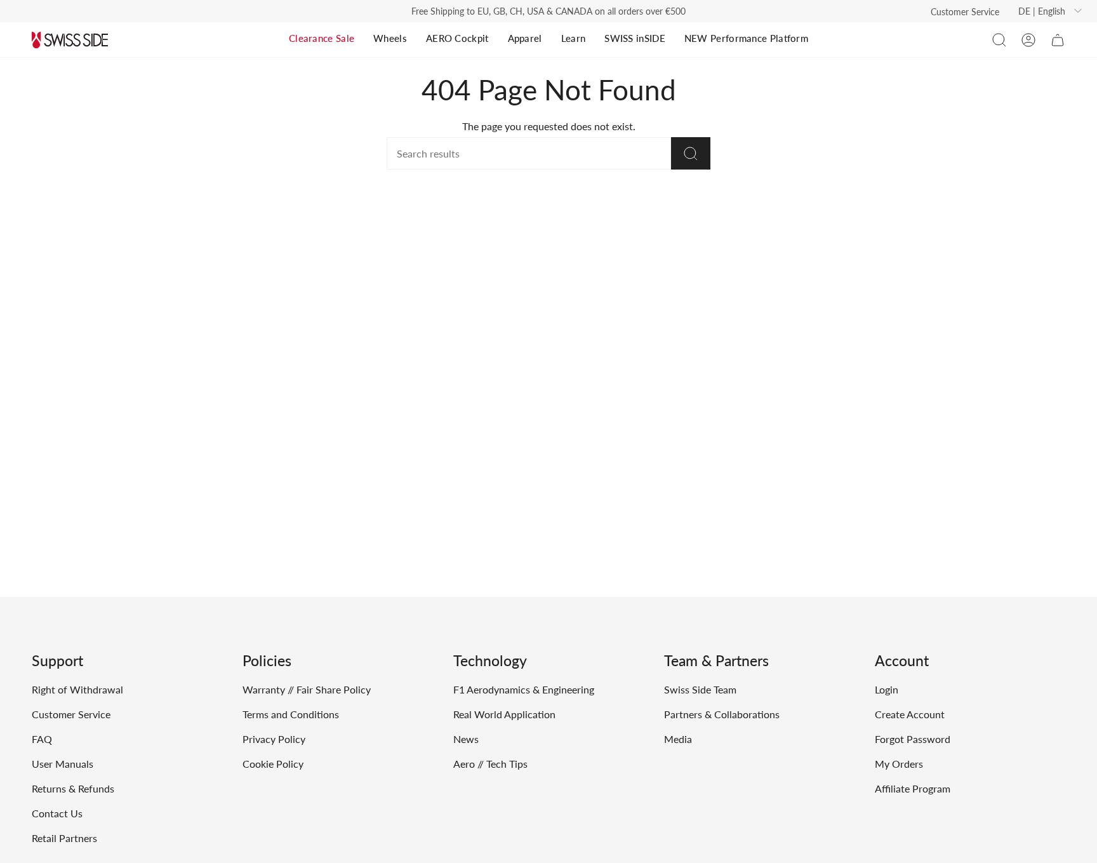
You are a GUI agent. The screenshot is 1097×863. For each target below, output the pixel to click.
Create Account (910, 714)
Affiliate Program (912, 788)
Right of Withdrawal (77, 689)
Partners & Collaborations (722, 714)
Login (886, 689)
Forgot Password (912, 739)
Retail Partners (64, 838)
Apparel (525, 38)
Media (678, 739)
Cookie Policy (273, 764)
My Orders (899, 764)
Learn (573, 38)
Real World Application (504, 714)
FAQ (42, 739)
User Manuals (62, 764)
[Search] (690, 153)
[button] (999, 40)
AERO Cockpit (457, 38)
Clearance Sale (321, 38)
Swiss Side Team (700, 689)
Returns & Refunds (73, 788)
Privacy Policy (274, 739)
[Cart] (1057, 40)
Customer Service (965, 11)
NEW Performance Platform (746, 38)
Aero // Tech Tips (490, 764)
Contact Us (57, 813)
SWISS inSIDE (634, 38)
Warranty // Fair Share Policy (307, 689)
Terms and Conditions (291, 714)
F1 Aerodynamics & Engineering (523, 689)
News (466, 739)
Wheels (390, 38)
